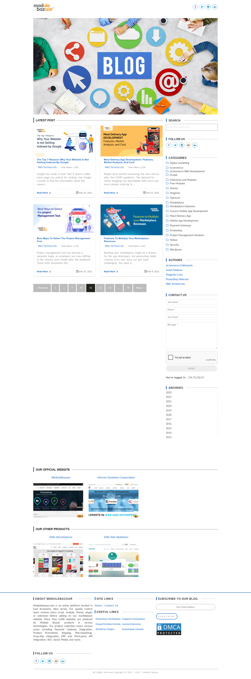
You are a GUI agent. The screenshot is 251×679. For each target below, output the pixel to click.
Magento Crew (174, 274)
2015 (168, 428)
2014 (168, 433)
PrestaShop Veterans (177, 279)
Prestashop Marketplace (108, 619)
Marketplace (177, 202)
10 (81, 288)
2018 (168, 415)
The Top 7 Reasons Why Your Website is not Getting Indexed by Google (63, 161)
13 (109, 288)
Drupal (173, 175)
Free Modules (177, 183)
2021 (168, 401)
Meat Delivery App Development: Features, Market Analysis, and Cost (129, 161)
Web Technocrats (47, 167)
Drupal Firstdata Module (108, 624)
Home (98, 605)
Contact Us (111, 605)
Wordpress (176, 249)
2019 (168, 410)
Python (173, 240)
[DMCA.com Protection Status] (169, 635)
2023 (168, 392)
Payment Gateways (180, 225)
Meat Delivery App (180, 216)
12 (100, 288)
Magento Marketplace (133, 619)
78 (128, 288)
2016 (168, 424)
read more (42, 193)
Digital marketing (179, 163)
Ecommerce (176, 168)
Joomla (174, 188)
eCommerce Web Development (187, 171)
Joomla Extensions (131, 624)
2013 (168, 437)
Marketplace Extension (182, 206)
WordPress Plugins (105, 629)
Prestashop (176, 230)
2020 (168, 406)
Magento (175, 193)
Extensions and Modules (183, 180)
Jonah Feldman (174, 270)
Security (174, 245)
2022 (168, 397)
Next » (139, 288)
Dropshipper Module (132, 629)
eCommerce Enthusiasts (179, 265)
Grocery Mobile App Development (189, 211)
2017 (168, 419)
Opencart (175, 198)
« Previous (42, 288)
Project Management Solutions (187, 235)
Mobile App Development (184, 221)
